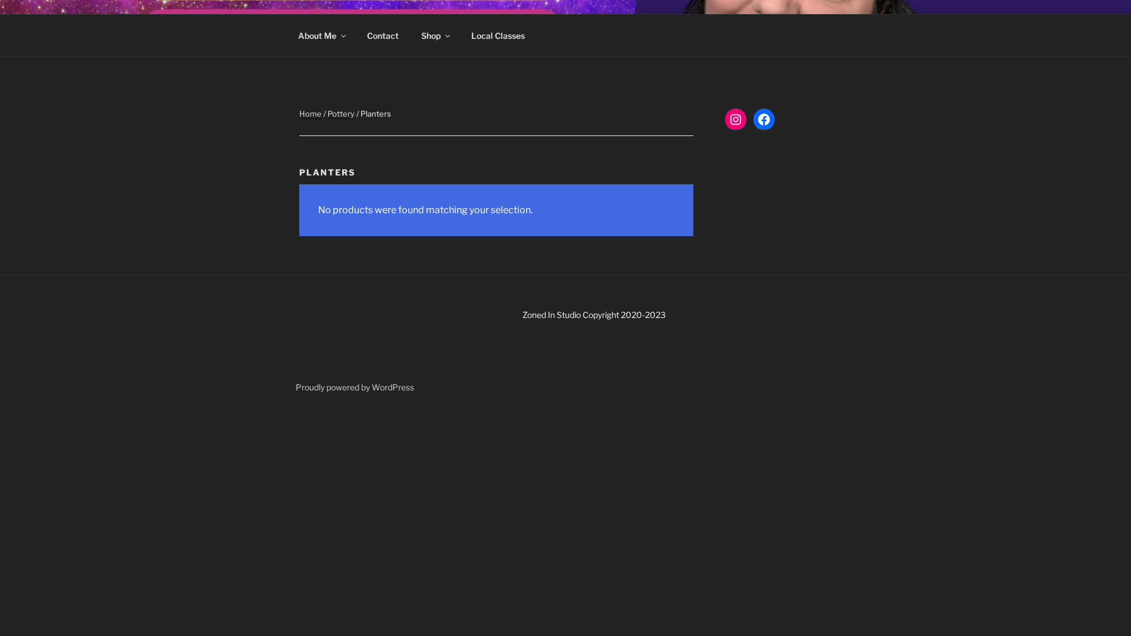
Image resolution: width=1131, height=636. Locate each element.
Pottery (341, 113)
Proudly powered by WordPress (355, 387)
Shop (431, 36)
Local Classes (498, 36)
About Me (317, 36)
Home (310, 113)
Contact (383, 36)
